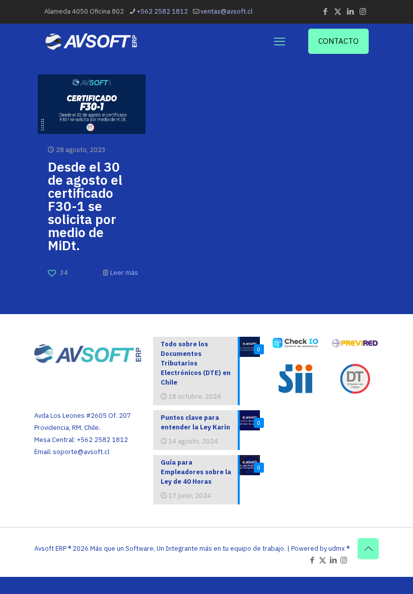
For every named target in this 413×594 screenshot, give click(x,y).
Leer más (124, 272)
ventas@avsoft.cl (226, 11)
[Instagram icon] (363, 11)
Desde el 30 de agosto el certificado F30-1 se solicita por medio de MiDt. (85, 206)
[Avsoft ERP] (91, 41)
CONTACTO (338, 41)
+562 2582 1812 (162, 11)
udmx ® (339, 548)
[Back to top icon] (368, 548)
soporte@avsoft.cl (81, 452)
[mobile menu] (279, 41)
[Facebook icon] (325, 11)
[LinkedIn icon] (350, 11)
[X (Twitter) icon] (337, 11)
